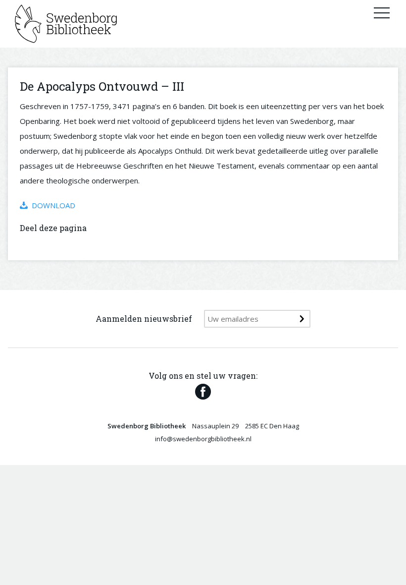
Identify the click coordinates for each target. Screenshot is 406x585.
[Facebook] (203, 392)
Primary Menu (382, 12)
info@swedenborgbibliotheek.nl (203, 438)
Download (53, 205)
